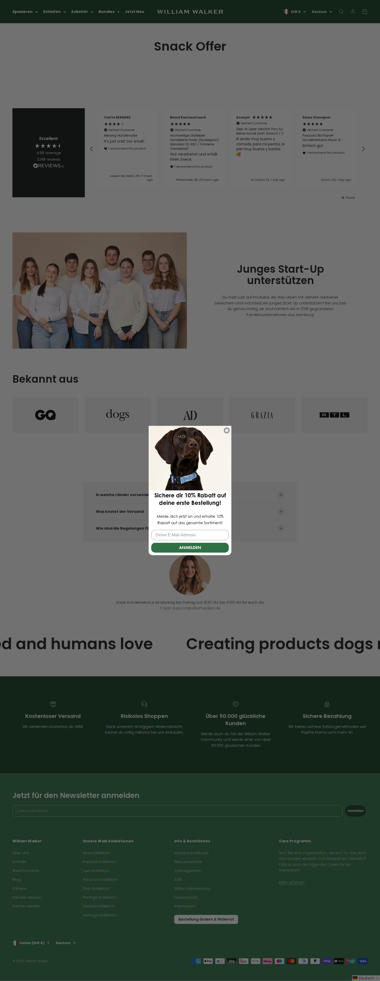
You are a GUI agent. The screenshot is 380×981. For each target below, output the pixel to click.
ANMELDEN (190, 547)
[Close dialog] (226, 430)
